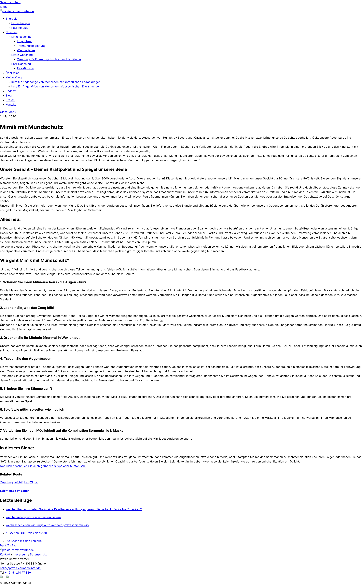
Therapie (12, 18)
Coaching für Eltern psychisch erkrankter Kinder (49, 59)
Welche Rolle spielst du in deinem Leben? (33, 517)
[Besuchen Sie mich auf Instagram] (2, 577)
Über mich (12, 73)
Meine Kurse (14, 77)
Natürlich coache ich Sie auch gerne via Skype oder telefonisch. (43, 466)
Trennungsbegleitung (31, 45)
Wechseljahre (26, 50)
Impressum (20, 554)
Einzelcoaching (21, 36)
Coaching (12, 32)
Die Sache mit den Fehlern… (24, 541)
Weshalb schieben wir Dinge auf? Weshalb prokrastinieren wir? (47, 525)
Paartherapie (19, 27)
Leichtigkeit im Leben (14, 490)
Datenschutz (38, 554)
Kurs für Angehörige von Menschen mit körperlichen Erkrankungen (56, 82)
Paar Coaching (21, 64)
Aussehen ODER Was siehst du (26, 533)
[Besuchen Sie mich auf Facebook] (8, 577)
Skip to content (10, 2)
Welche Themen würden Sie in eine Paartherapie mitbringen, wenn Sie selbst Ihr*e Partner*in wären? (74, 509)
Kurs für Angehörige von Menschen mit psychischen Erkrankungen (56, 86)
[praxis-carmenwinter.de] (17, 11)
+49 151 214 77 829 (18, 572)
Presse (10, 100)
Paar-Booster (25, 68)
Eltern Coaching (22, 55)
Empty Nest (24, 41)
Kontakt (11, 104)
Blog (9, 95)
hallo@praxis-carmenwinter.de (20, 568)
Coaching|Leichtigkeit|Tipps (19, 482)
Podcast (11, 91)
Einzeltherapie (20, 23)
